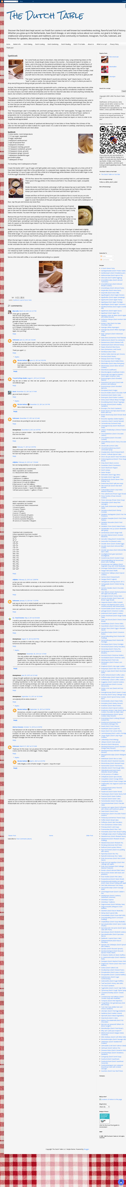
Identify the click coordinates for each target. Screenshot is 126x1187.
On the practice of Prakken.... (110, 774)
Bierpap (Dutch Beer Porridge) (110, 359)
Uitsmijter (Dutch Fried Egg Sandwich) (113, 1011)
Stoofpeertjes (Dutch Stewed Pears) (112, 970)
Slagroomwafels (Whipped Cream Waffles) (111, 907)
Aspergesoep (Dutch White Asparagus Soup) (113, 330)
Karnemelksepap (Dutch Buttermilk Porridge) (112, 641)
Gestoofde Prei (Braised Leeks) (111, 541)
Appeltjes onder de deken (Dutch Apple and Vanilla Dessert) (113, 316)
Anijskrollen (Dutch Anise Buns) (111, 290)
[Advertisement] (50, 819)
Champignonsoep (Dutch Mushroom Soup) (113, 426)
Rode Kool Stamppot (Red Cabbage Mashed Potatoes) (112, 867)
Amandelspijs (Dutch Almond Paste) (112, 288)
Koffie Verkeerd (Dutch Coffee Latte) (113, 675)
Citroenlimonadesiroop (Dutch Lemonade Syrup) (110, 449)
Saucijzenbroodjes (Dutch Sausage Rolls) (112, 888)
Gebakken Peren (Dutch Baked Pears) (113, 526)
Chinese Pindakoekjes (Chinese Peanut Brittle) (113, 430)
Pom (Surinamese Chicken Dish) (111, 825)
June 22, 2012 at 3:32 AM (28, 340)
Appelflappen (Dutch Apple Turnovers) (113, 304)
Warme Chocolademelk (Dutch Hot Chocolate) (112, 1021)
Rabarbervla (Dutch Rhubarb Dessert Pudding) (113, 839)
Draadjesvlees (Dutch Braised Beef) (112, 452)
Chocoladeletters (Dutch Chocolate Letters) (112, 434)
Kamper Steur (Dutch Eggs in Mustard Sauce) (113, 629)
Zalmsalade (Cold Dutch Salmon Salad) (113, 1046)
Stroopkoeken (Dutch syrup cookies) (112, 972)
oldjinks (15, 462)
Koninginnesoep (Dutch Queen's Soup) (113, 692)
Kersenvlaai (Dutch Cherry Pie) (110, 649)
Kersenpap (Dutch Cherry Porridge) (112, 644)
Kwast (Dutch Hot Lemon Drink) (111, 731)
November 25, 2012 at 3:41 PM (40, 404)
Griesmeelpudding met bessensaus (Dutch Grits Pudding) (112, 561)
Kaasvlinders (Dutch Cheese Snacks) (112, 626)
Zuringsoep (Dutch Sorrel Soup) (111, 1057)
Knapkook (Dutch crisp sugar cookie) (113, 666)
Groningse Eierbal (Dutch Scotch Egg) (113, 568)
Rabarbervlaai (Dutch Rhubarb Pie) (112, 843)
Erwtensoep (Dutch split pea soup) (112, 483)
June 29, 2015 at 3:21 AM (29, 675)
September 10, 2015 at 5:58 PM (40, 709)
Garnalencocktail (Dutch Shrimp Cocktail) (111, 511)
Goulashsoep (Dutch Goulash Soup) (112, 558)
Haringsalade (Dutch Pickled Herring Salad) (112, 585)
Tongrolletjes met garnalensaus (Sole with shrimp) (113, 1004)
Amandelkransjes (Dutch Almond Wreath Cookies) (111, 285)
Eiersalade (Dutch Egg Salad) (110, 477)
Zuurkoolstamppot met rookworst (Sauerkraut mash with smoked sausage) (112, 1067)
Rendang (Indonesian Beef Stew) (111, 845)
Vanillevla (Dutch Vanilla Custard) (111, 1013)
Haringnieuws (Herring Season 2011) (112, 582)
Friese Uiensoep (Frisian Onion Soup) (113, 500)
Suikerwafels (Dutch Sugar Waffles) (112, 981)
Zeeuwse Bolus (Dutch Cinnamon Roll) (113, 1050)
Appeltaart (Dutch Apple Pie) (110, 313)
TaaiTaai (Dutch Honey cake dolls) (112, 983)
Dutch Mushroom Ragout (109, 468)
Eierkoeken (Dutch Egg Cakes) (110, 475)
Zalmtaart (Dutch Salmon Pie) (110, 1048)
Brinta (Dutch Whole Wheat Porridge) (113, 400)
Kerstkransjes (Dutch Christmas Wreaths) (111, 652)
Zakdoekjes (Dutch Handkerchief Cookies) (111, 1042)
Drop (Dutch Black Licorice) (110, 463)
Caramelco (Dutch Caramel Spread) (112, 421)
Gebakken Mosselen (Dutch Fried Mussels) (111, 523)
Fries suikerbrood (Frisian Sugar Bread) (113, 494)
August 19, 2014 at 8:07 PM (30, 639)
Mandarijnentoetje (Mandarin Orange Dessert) (113, 751)
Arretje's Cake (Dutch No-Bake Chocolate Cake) (111, 324)
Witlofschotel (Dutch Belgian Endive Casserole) (112, 1034)
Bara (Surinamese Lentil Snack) (111, 349)
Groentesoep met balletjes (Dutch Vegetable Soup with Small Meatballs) (113, 565)
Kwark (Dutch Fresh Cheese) (110, 726)
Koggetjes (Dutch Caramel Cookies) (112, 682)
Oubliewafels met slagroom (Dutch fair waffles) (113, 784)
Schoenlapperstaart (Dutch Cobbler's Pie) (113, 892)
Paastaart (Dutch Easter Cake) (110, 799)
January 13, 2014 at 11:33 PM (29, 601)
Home (8, 44)
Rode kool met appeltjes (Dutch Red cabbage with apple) (112, 863)
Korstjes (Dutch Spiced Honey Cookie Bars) (113, 698)
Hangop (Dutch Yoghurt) (109, 579)
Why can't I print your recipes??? (111, 1031)
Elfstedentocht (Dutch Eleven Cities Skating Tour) (112, 480)
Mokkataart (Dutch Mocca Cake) (111, 758)
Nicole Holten (22, 360)
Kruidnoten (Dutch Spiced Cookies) (112, 708)
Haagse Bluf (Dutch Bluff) (109, 571)
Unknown (16, 340)
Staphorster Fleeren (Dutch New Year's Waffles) (113, 964)
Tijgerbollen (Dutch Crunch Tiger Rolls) (113, 988)
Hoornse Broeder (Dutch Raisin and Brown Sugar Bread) (112, 599)
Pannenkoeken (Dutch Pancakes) (111, 801)
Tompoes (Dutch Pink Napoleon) (111, 1001)
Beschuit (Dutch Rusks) (108, 356)
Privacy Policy (114, 44)
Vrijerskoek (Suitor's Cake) (109, 1018)
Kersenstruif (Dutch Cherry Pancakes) (113, 647)
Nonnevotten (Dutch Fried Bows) (111, 766)
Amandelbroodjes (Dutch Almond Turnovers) (111, 281)
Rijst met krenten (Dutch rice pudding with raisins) (113, 850)
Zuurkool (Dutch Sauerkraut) (110, 1059)
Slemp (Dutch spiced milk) (109, 913)
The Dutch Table (46, 15)
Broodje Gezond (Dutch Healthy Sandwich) (111, 405)
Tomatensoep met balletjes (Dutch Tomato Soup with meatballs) (112, 997)
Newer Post (12, 835)
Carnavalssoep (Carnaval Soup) (111, 423)
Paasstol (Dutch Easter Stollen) (111, 796)
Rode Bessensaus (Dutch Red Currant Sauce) (113, 859)
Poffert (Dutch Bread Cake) (110, 820)
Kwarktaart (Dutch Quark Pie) (110, 729)
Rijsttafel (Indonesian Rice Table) (111, 856)
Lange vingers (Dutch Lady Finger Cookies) (111, 736)
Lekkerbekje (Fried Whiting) (109, 740)
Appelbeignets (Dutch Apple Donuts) (112, 295)
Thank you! (9, 48)
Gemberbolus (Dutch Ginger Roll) (111, 533)
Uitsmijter (112, 76)
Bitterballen (113, 67)
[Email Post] (12, 297)
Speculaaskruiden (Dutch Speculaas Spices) (112, 935)
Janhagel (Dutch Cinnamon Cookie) (112, 611)
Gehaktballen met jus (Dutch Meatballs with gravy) (113, 529)
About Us (91, 44)
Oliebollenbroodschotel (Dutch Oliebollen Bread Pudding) (111, 771)
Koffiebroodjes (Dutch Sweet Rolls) (112, 677)
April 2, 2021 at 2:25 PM (37, 761)
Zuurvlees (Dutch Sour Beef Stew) (112, 1071)
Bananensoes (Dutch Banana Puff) (112, 342)
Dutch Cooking (40, 44)
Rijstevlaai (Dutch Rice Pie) (109, 854)
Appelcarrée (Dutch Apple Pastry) (111, 300)
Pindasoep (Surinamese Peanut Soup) (113, 818)
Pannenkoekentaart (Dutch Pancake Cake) (112, 804)
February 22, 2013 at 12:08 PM (28, 579)
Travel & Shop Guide (20, 378)
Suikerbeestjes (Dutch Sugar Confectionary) (110, 978)
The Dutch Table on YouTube (110, 174)
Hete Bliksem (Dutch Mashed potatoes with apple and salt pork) (113, 593)
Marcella (16, 311)
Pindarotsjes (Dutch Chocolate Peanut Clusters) (113, 814)
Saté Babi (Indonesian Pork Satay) (112, 885)
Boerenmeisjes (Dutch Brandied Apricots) (111, 387)
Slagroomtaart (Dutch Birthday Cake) (113, 904)
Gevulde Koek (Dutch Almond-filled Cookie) (112, 547)
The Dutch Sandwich (107, 986)
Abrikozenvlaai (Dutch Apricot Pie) (112, 275)
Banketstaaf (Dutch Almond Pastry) (112, 345)
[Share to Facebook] (22, 298)
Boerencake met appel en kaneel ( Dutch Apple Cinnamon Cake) (112, 375)
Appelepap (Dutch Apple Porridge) (112, 302)
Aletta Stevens (18, 727)
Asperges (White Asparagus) (110, 327)
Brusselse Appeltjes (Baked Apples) (112, 419)
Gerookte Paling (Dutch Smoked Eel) (112, 539)
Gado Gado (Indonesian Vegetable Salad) (112, 507)
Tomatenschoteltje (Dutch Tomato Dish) (112, 993)
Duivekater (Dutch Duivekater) (110, 465)
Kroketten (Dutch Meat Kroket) (111, 705)
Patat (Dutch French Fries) (109, 811)
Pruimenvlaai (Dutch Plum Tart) (111, 829)
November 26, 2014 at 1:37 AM (36, 654)
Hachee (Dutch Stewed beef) (110, 577)
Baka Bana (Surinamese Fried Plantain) (113, 338)
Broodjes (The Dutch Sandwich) (111, 408)
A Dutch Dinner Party (108, 268)
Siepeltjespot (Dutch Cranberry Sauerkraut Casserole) (111, 896)
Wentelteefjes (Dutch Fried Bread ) (112, 1028)
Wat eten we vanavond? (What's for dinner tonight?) (112, 1025)
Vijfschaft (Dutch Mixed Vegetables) (112, 1016)
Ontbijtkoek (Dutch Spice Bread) (111, 777)
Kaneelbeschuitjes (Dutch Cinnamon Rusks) (112, 633)
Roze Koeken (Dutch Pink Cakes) (111, 877)
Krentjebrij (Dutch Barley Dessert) (112, 703)
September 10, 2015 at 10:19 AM (32, 696)
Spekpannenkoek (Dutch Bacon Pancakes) (111, 941)
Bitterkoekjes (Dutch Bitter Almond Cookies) (112, 366)
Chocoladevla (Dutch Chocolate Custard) (111, 438)
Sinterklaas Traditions (108, 902)
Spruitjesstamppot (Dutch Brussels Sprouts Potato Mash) (112, 952)
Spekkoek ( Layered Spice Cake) (22, 300)
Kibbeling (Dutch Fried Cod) (110, 660)
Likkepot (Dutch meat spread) (110, 742)
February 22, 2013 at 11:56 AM (28, 462)
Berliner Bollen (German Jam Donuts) (113, 354)
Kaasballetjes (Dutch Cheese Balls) (112, 624)
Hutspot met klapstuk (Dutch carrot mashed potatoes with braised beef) (112, 605)
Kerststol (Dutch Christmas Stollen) (112, 655)
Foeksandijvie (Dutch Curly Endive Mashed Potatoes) (112, 490)
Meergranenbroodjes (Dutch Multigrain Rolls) (113, 755)
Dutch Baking (28, 44)
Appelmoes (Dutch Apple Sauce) (111, 311)
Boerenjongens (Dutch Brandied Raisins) (111, 379)
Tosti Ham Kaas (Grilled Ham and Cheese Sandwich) (111, 1008)
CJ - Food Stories (18, 618)
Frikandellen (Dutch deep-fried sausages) (110, 503)
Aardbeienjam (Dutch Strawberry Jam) (113, 273)
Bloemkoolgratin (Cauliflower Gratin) (112, 372)
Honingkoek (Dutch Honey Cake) (111, 596)
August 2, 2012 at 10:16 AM (36, 378)
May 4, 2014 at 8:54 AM (32, 618)
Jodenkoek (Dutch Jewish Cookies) (112, 613)
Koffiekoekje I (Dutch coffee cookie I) (113, 680)
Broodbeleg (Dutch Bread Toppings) (112, 402)
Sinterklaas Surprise (107, 900)
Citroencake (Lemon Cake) (109, 446)
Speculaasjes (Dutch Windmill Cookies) (113, 932)
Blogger (86, 1149)
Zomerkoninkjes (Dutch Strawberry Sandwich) (112, 1053)
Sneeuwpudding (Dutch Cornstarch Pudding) (112, 918)
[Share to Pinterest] (23, 298)
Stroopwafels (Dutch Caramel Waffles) (113, 975)
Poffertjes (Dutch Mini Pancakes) (111, 822)
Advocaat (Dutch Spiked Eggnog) (111, 278)
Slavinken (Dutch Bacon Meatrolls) (112, 911)
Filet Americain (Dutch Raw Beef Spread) (111, 486)
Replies (17, 357)
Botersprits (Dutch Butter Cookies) (112, 397)
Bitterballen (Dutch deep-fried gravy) (112, 363)
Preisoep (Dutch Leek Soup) (110, 827)
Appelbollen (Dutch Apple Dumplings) (113, 297)
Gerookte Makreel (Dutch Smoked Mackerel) (112, 536)
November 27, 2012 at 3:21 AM (30, 418)
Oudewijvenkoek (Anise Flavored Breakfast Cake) (111, 788)
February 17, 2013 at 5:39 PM (26, 447)
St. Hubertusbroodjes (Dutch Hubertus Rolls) (113, 958)
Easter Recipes (106, 472)
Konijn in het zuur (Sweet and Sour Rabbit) (112, 689)
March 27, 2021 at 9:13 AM (28, 746)
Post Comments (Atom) (24, 839)
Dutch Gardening (53, 44)
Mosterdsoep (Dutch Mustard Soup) (112, 763)
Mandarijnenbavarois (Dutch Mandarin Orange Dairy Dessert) (113, 747)
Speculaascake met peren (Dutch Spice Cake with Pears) (113, 929)
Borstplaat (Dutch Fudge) (109, 390)
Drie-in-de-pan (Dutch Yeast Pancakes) (113, 457)
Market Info (17, 44)
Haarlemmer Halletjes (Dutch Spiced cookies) (112, 574)
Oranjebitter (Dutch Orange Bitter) (112, 779)
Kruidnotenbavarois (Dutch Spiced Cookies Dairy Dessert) (112, 715)
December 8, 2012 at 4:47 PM (31, 430)
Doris (14, 391)
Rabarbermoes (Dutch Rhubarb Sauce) (113, 836)
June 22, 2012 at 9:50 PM (38, 360)
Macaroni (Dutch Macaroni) (110, 744)
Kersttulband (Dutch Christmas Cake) (113, 658)
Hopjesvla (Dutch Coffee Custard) (112, 602)
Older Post (89, 835)
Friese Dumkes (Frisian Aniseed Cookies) (111, 497)
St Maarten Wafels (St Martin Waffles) (113, 955)
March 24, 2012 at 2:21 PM (27, 311)
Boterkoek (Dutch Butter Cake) (111, 395)
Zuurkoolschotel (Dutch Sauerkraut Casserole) (112, 1062)
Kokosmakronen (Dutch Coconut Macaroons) (111, 685)
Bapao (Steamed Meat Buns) (110, 347)
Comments (105, 260)
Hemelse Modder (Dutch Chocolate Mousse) (112, 589)
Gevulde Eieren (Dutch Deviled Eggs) (112, 544)
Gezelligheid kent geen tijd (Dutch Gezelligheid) (111, 555)
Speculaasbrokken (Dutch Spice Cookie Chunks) (113, 925)
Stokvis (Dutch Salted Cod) (109, 968)
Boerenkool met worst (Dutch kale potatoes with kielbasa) (112, 383)
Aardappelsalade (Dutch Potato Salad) (113, 271)
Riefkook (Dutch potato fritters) (111, 847)
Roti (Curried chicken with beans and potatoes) (112, 873)
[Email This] (16, 298)
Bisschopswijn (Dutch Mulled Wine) (112, 361)
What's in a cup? (102, 44)
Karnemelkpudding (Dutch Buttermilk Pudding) (113, 637)
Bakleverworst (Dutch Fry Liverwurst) (113, 340)
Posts (104, 256)
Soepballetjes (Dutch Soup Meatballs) (113, 922)
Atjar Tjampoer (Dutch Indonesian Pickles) (112, 334)
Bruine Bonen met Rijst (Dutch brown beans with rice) (113, 411)
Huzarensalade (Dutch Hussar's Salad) (113, 608)
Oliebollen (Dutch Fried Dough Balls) (112, 768)
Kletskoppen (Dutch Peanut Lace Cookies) (111, 663)
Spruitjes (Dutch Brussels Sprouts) (112, 949)
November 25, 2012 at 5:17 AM (27, 391)
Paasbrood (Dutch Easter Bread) (111, 792)
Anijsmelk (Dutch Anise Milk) (110, 293)
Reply (14, 334)
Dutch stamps (105, 470)
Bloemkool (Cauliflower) (109, 370)
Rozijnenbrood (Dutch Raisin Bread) (112, 879)
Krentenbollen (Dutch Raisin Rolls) (112, 701)
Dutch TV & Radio (79, 44)
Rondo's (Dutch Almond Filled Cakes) (113, 870)
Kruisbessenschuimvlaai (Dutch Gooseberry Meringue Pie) (111, 723)
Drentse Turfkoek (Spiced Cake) (111, 454)
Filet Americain (114, 57)
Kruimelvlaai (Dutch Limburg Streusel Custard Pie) (113, 719)
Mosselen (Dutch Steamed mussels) (112, 761)
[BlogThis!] (18, 298)
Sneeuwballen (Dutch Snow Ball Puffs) (113, 915)
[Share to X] (20, 298)
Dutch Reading (66, 44)
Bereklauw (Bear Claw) (108, 352)
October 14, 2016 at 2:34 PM (33, 727)
